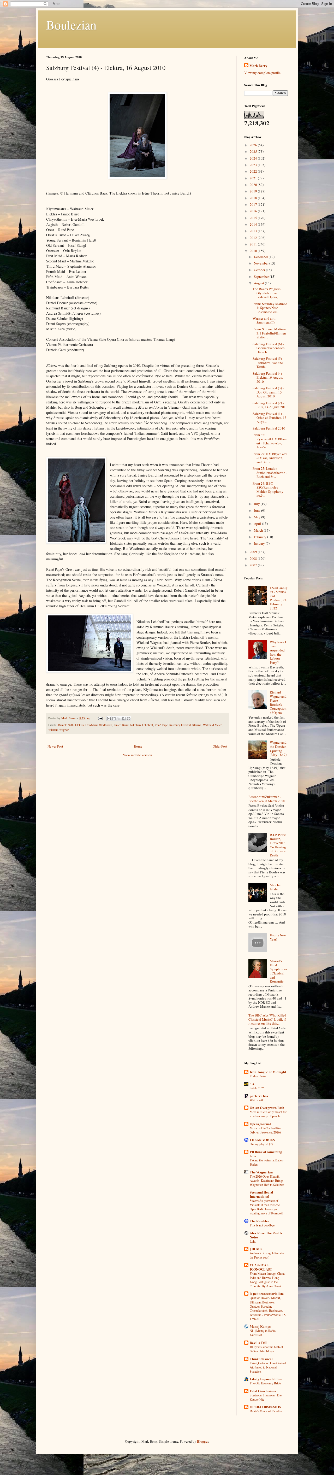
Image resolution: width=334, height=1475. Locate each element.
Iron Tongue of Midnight (268, 1071)
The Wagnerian (261, 1172)
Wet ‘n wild (257, 1100)
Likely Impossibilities (266, 1378)
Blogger (202, 1441)
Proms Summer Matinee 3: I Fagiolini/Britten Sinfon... (269, 333)
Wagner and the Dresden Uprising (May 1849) (278, 748)
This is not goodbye (262, 1225)
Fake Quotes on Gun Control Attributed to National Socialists (268, 1367)
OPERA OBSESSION (265, 1406)
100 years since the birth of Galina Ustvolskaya (266, 1349)
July (257, 503)
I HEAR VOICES (262, 1139)
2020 (254, 184)
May (257, 517)
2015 (254, 217)
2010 (254, 250)
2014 (254, 224)
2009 (254, 551)
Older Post (220, 746)
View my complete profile (262, 72)
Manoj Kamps (260, 1326)
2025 (254, 151)
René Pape (161, 725)
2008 (254, 558)
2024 (254, 158)
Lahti (253, 1241)
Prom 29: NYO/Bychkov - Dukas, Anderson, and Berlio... (270, 457)
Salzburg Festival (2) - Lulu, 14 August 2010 (270, 405)
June (257, 510)
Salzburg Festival (180, 725)
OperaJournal (260, 1123)
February (260, 536)
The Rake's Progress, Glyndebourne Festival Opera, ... (267, 292)
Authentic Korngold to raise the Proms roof (267, 1255)
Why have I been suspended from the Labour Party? (278, 652)
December (261, 256)
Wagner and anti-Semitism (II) (265, 320)
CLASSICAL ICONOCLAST (261, 1267)
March (259, 530)
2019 (254, 191)
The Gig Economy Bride (265, 1383)
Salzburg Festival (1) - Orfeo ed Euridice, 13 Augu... (270, 417)
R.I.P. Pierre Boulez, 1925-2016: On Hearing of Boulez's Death (278, 844)
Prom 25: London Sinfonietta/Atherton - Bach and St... (270, 472)
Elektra (79, 725)
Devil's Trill (258, 1342)
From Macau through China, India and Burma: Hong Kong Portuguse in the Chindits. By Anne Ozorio (267, 1279)
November (261, 263)
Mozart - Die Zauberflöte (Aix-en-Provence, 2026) (265, 1130)
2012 (254, 237)
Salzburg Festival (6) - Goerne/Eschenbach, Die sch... (269, 348)
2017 (254, 204)
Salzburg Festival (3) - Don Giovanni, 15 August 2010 (268, 392)
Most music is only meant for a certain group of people (268, 1114)
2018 (254, 198)
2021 (254, 178)
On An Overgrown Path (267, 1107)
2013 (254, 230)
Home (138, 746)
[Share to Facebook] (123, 718)
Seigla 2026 (257, 1088)
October (260, 269)
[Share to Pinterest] (128, 718)
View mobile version (137, 755)
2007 (254, 565)
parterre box (259, 1095)
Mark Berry (258, 65)
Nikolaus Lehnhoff (141, 725)
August (259, 283)
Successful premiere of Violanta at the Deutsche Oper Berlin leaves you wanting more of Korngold (266, 1206)
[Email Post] (99, 718)
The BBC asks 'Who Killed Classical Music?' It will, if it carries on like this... (267, 1019)
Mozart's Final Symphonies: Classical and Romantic (278, 971)
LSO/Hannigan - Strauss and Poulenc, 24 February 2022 (279, 597)
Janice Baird (121, 725)
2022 (254, 171)
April (258, 523)
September (262, 276)
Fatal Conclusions (263, 1390)
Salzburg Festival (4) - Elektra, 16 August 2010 (268, 377)
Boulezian (71, 24)
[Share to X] (118, 718)
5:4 (252, 1083)
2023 (254, 164)
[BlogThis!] (113, 718)
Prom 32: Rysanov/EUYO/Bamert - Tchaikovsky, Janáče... (270, 440)
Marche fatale (275, 887)
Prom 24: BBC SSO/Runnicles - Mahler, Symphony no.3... (268, 489)
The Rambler (259, 1220)
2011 (254, 244)
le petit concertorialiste (267, 1293)
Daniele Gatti (66, 725)
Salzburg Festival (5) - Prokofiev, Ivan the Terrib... (268, 362)
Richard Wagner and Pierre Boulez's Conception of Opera (278, 702)
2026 (254, 145)
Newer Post (55, 746)
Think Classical (261, 1358)
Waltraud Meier (212, 725)
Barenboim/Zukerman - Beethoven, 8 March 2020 (266, 798)
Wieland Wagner (58, 730)
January (260, 543)
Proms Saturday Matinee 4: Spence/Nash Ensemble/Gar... (270, 307)
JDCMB (256, 1248)
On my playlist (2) (261, 1144)
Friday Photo (258, 1076)
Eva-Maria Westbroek (98, 725)
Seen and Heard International (261, 1194)
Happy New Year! (278, 937)
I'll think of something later (266, 1153)
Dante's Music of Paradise (266, 1411)
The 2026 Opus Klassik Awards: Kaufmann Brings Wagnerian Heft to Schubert (267, 1180)
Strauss (196, 725)
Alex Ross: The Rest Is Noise (266, 1234)
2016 (254, 211)
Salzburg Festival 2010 (269, 428)
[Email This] (108, 718)
